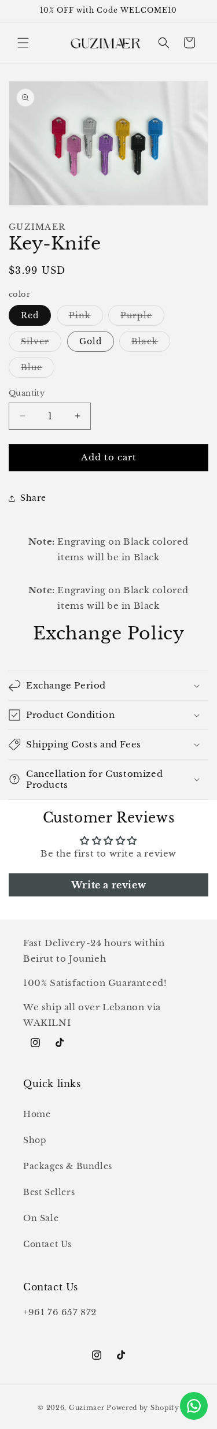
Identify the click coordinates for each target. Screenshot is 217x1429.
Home (36, 1114)
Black (150, 344)
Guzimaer (87, 1408)
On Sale (40, 1218)
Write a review (108, 885)
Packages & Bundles (67, 1166)
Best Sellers (49, 1192)
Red (30, 315)
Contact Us (47, 1244)
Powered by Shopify (142, 1408)
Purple (142, 318)
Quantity (27, 393)
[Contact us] (194, 1406)
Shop (34, 1140)
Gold (90, 341)
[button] (23, 42)
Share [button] (33, 498)
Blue (37, 370)
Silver (41, 344)
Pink (86, 318)
